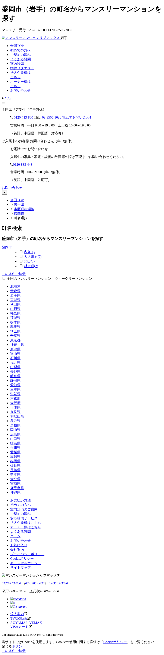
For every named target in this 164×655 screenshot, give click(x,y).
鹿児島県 (17, 488)
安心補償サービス (24, 518)
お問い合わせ (20, 90)
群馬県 (15, 327)
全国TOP (17, 200)
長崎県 (15, 470)
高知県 (15, 456)
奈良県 (15, 412)
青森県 (15, 291)
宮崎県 (15, 483)
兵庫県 (15, 407)
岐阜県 (15, 376)
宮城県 (15, 300)
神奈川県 (17, 344)
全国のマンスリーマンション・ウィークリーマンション (49, 278)
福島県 (15, 313)
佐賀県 (15, 465)
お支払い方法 (20, 500)
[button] (3, 103)
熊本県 (15, 474)
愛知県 (15, 385)
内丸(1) (29, 252)
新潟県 (15, 349)
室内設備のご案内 (24, 509)
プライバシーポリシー (27, 554)
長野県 (15, 371)
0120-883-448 (22, 164)
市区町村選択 (24, 209)
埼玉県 (15, 331)
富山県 (15, 353)
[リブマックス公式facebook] (18, 599)
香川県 (15, 447)
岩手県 (19, 204)
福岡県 (15, 461)
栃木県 (15, 322)
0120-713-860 (23, 117)
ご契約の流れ (20, 514)
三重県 (15, 389)
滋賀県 (15, 394)
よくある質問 (20, 531)
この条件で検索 (14, 274)
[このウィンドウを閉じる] (4, 192)
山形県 (15, 309)
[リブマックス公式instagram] (18, 606)
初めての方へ (20, 505)
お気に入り (18, 545)
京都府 (15, 398)
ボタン (17, 646)
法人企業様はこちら (25, 523)
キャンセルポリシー (25, 563)
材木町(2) (31, 266)
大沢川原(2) (32, 256)
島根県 (15, 425)
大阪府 (15, 403)
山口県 (15, 439)
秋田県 (15, 304)
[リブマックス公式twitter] (12, 602)
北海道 (15, 286)
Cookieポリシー (22, 558)
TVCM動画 (18, 618)
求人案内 (17, 614)
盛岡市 (19, 213)
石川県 (15, 358)
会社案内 (17, 549)
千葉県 (15, 336)
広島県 (15, 434)
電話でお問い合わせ (77, 117)
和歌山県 (17, 416)
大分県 (15, 479)
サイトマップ (20, 567)
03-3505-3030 (51, 117)
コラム (15, 536)
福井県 (15, 362)
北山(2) (29, 261)
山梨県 (15, 367)
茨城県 (15, 318)
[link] (3, 98)
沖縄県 (15, 492)
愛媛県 (15, 452)
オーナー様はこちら (25, 527)
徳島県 (15, 443)
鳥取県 (15, 421)
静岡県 (15, 380)
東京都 (15, 340)
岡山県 (15, 430)
